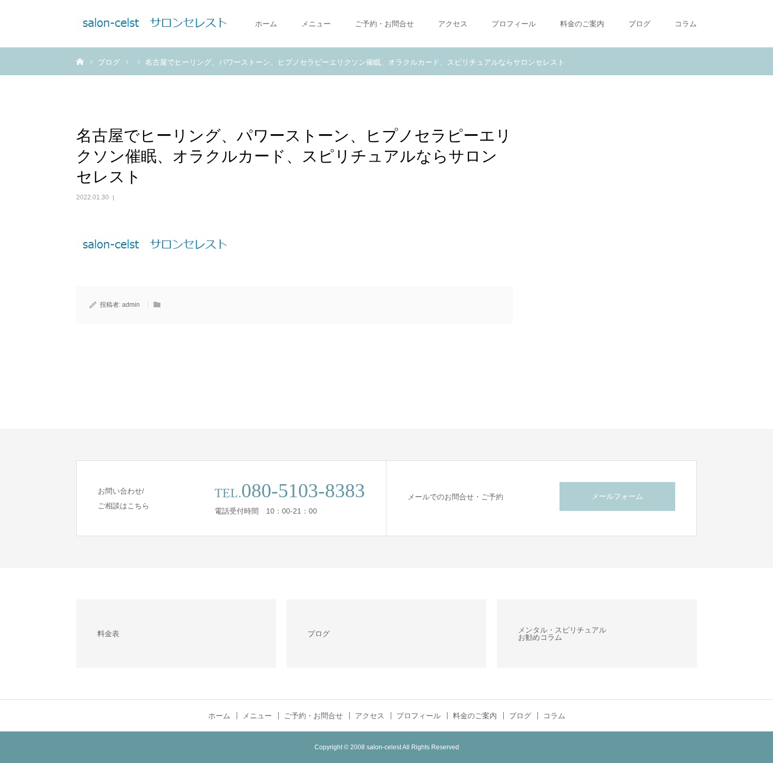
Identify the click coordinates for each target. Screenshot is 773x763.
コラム (686, 23)
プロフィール (514, 23)
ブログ (639, 23)
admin (131, 304)
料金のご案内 (582, 23)
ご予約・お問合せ (384, 23)
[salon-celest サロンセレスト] (155, 23)
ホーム (266, 23)
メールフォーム (617, 496)
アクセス (452, 23)
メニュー (316, 23)
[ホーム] (80, 61)
